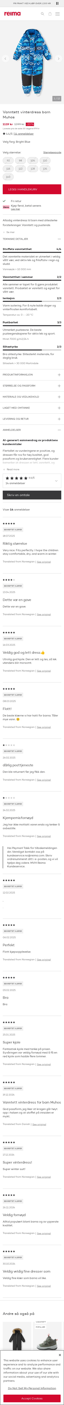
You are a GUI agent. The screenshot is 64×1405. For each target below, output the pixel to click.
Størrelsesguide (52, 152)
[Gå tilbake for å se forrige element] (5, 58)
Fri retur (16, 201)
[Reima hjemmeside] (12, 14)
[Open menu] (57, 14)
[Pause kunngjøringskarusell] (57, 3)
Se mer (10, 232)
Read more (13, 469)
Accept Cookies (31, 1398)
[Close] (60, 1355)
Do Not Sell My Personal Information (32, 1388)
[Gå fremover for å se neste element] (58, 58)
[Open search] (42, 14)
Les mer (15, 209)
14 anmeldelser (24, 133)
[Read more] (32, 462)
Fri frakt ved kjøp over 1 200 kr (32, 3)
